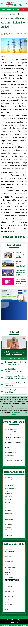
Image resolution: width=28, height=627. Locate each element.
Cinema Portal (8, 557)
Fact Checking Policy (10, 591)
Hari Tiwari (7, 522)
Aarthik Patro (8, 572)
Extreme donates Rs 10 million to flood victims (15, 384)
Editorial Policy (8, 586)
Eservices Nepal (21, 625)
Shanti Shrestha (8, 499)
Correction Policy (9, 594)
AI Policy (7, 599)
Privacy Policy (8, 589)
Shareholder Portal (9, 552)
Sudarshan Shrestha (9, 485)
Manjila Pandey (8, 494)
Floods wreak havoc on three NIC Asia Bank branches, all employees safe (15, 363)
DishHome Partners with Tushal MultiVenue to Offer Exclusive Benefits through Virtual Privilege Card (21, 255)
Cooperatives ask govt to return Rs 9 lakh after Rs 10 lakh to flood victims (15, 377)
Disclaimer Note (9, 607)
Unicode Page (8, 559)
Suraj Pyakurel (8, 480)
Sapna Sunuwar (8, 505)
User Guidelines (8, 605)
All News (3, 9)
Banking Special (11, 9)
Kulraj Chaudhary (9, 524)
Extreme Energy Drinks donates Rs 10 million (15, 391)
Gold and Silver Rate (9, 564)
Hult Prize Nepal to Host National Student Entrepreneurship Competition (21, 281)
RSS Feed (7, 610)
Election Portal (8, 554)
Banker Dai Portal (9, 562)
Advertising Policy (9, 596)
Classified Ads (8, 575)
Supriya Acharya (9, 491)
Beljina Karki (8, 510)
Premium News (8, 570)
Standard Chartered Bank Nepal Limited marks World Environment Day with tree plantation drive (21, 264)
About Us (7, 602)
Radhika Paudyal (8, 535)
